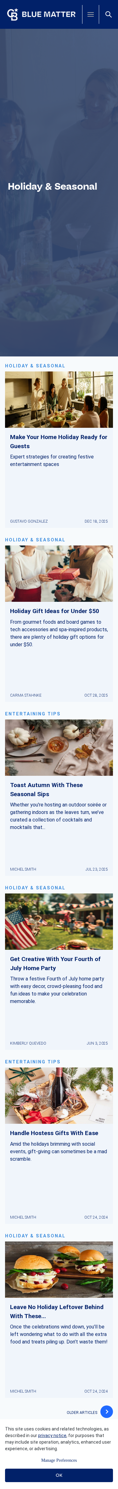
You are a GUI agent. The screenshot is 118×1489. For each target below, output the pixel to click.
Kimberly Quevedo (28, 1043)
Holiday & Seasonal (35, 366)
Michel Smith (23, 869)
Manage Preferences (59, 1460)
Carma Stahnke (26, 695)
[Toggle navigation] (90, 14)
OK (59, 1475)
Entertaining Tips (33, 714)
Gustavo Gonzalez (29, 521)
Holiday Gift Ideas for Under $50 (54, 611)
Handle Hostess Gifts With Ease (54, 1133)
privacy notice (52, 1435)
